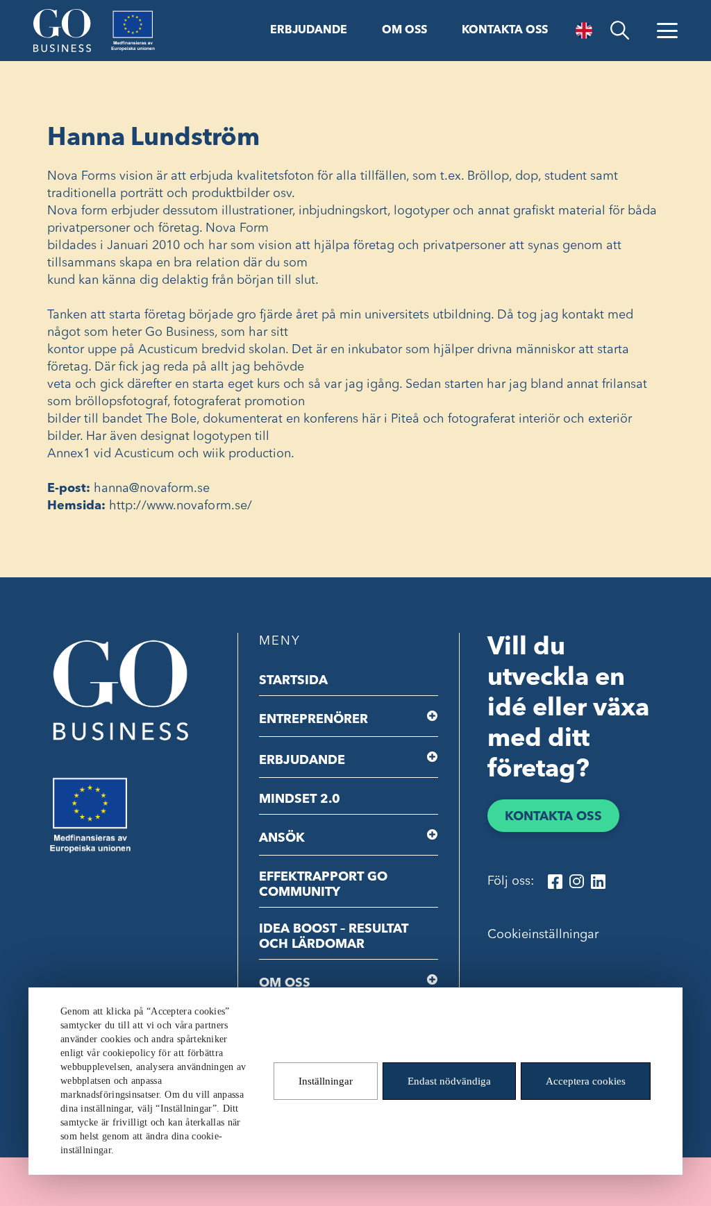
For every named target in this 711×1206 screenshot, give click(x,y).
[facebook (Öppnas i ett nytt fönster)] (555, 881)
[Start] (62, 30)
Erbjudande (308, 30)
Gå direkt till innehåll (61, 11)
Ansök (282, 838)
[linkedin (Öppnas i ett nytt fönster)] (598, 881)
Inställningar (326, 1081)
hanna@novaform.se (152, 488)
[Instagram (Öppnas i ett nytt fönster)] (576, 881)
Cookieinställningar (543, 934)
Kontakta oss (505, 30)
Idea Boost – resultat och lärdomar (333, 937)
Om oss (404, 30)
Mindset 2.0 (299, 799)
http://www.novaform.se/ (180, 506)
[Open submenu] (433, 716)
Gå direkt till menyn (180, 11)
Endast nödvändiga (449, 1081)
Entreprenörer (313, 719)
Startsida (293, 680)
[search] (619, 30)
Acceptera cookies (586, 1081)
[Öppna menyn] (667, 30)
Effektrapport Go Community (323, 885)
